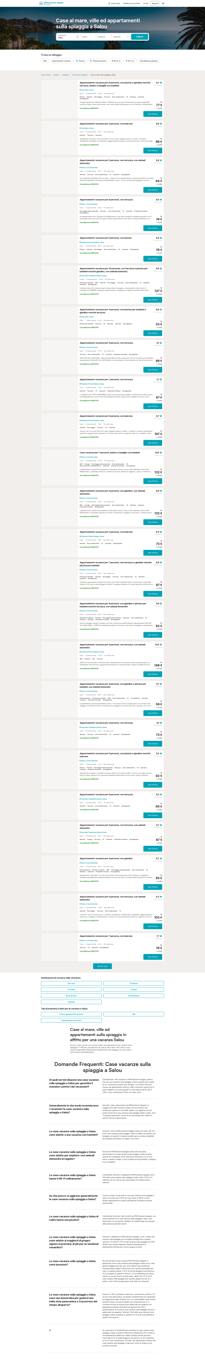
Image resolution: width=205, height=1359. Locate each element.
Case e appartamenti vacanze (71, 1014)
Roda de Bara (71, 996)
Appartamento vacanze (61, 61)
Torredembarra (134, 996)
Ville (45, 61)
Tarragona (134, 983)
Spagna (56, 75)
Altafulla (71, 1002)
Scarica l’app (115, 3)
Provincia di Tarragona (79, 75)
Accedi (145, 3)
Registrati (155, 3)
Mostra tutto (103, 966)
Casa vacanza (46, 75)
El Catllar (71, 989)
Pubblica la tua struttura (131, 3)
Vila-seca (71, 983)
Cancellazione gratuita (149, 61)
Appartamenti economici (71, 1020)
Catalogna (65, 75)
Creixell (134, 989)
